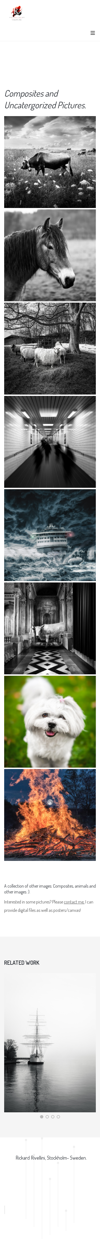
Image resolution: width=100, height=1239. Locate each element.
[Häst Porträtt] (50, 255)
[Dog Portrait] (50, 722)
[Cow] (50, 162)
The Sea (18, 1112)
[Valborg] (50, 815)
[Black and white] (50, 349)
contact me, (74, 902)
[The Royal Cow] (50, 628)
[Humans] (50, 442)
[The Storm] (50, 535)
